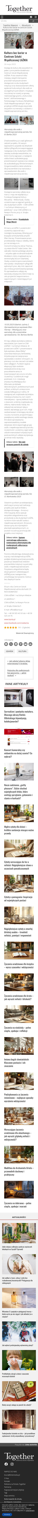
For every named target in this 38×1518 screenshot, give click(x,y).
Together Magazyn (10, 25)
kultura (22, 651)
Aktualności (26, 25)
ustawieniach (30, 1511)
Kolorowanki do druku (13, 1499)
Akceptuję (7, 1514)
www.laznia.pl (9, 619)
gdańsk (9, 651)
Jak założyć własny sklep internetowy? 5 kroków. (18, 662)
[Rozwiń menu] (2, 17)
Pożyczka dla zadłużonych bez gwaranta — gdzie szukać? (18, 673)
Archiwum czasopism (12, 1502)
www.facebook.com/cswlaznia (16, 623)
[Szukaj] (33, 21)
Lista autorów (31, 1444)
